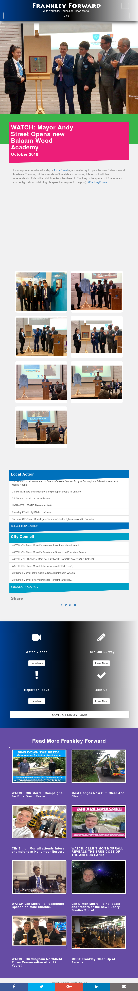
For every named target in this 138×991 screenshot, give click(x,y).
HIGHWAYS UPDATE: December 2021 (32, 505)
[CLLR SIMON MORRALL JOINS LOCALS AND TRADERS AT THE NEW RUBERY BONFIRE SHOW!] (99, 877)
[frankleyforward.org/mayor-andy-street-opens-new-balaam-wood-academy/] (75, 604)
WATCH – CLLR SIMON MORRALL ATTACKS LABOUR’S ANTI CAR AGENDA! (53, 559)
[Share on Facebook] (14, 987)
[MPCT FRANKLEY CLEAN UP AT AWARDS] (99, 932)
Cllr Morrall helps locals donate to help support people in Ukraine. (46, 491)
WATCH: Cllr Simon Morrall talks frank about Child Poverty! (43, 566)
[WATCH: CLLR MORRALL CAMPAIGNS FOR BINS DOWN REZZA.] (39, 766)
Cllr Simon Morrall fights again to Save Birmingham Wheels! (43, 572)
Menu (72, 15)
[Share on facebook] (61, 604)
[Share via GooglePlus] (69, 987)
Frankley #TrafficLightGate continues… (33, 512)
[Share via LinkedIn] (70, 604)
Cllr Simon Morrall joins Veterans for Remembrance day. (42, 579)
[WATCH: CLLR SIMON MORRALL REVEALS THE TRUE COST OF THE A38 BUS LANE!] (99, 821)
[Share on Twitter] (66, 604)
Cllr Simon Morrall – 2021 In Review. (31, 498)
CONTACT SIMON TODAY (70, 714)
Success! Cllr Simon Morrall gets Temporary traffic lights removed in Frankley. (53, 519)
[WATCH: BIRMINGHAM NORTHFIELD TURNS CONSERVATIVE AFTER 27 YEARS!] (39, 932)
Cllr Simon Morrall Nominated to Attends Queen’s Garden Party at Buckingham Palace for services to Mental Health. (65, 483)
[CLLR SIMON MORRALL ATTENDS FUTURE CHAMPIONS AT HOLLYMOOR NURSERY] (39, 821)
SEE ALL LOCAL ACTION (24, 526)
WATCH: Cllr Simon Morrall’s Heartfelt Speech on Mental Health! (46, 545)
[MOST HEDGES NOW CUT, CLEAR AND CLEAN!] (99, 766)
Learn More (36, 663)
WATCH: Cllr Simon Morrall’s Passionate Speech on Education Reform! (49, 552)
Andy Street (61, 170)
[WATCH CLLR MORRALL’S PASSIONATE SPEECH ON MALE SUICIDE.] (39, 877)
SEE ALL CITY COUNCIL (24, 586)
